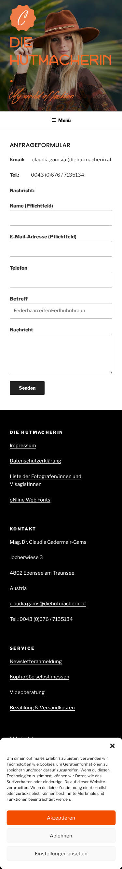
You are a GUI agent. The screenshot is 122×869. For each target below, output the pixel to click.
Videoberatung (27, 692)
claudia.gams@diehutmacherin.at (48, 604)
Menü (64, 120)
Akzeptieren (61, 818)
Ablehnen (61, 836)
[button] (112, 745)
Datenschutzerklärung (35, 461)
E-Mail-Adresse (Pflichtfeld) (43, 237)
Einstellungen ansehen (61, 854)
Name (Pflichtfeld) (31, 206)
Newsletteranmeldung (36, 661)
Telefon (18, 268)
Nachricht (21, 330)
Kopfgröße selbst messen (39, 677)
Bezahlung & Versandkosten (42, 708)
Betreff (19, 299)
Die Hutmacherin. (61, 60)
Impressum (23, 445)
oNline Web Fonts (30, 500)
